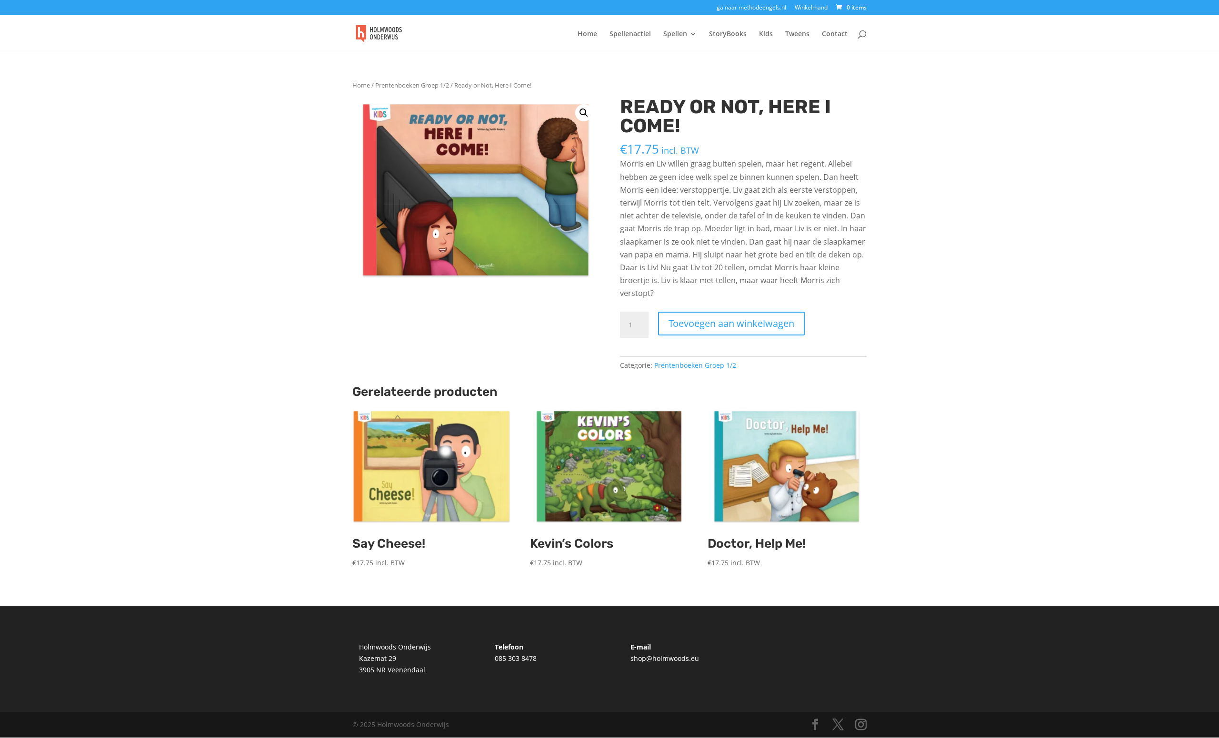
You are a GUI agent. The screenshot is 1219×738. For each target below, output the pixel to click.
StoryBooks (728, 34)
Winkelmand (811, 8)
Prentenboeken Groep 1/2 (412, 85)
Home (587, 34)
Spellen (675, 34)
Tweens (797, 34)
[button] (583, 112)
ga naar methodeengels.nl (751, 8)
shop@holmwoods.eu (664, 658)
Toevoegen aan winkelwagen (731, 323)
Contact (835, 34)
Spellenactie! (630, 34)
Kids (766, 34)
